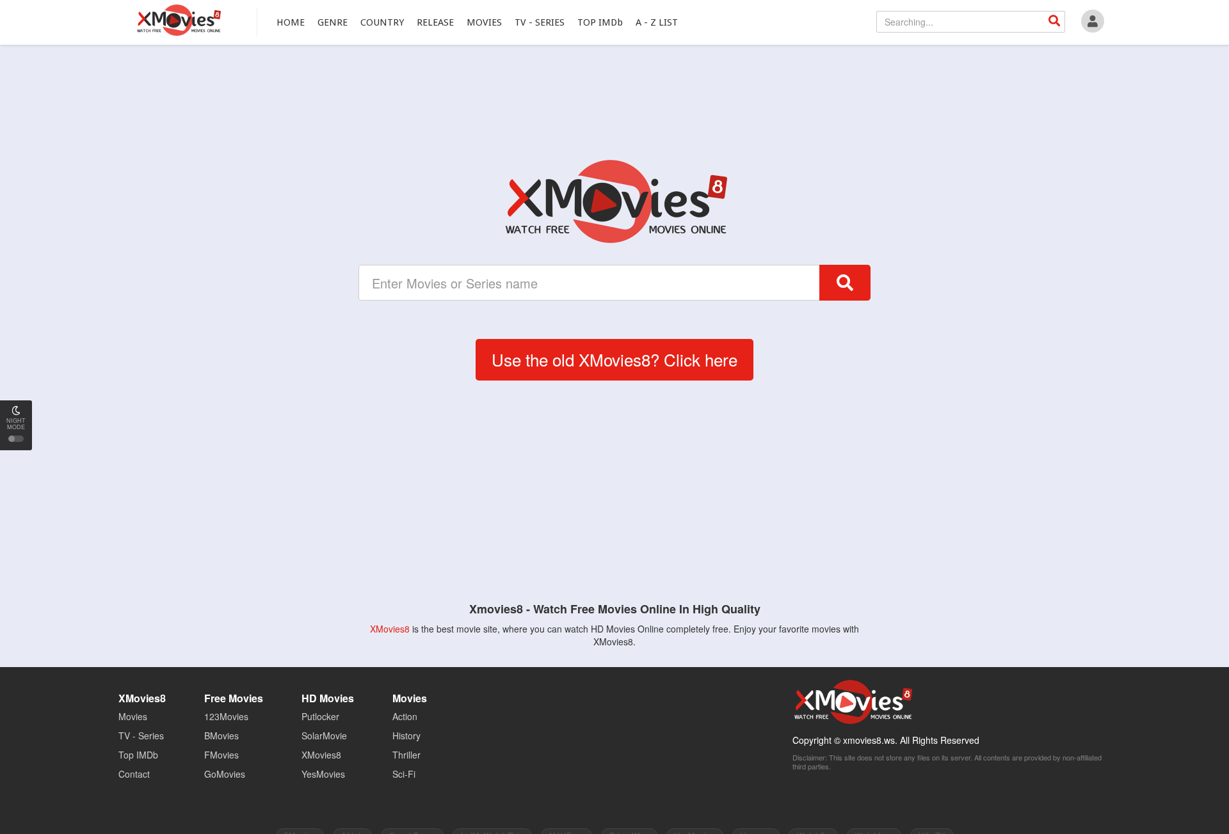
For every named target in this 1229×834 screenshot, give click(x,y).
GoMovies (224, 773)
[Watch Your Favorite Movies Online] (614, 201)
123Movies (226, 716)
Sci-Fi (403, 773)
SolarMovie (324, 735)
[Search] (1054, 22)
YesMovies (323, 773)
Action (404, 716)
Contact (134, 773)
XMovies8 (178, 20)
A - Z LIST (657, 22)
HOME (291, 22)
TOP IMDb (600, 22)
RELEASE (435, 22)
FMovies (221, 754)
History (406, 735)
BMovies (221, 735)
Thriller (406, 754)
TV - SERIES (540, 22)
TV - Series (141, 735)
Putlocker (320, 716)
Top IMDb (138, 754)
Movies (132, 716)
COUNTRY (382, 22)
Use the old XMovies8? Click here (614, 359)
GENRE (332, 22)
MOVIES (484, 22)
